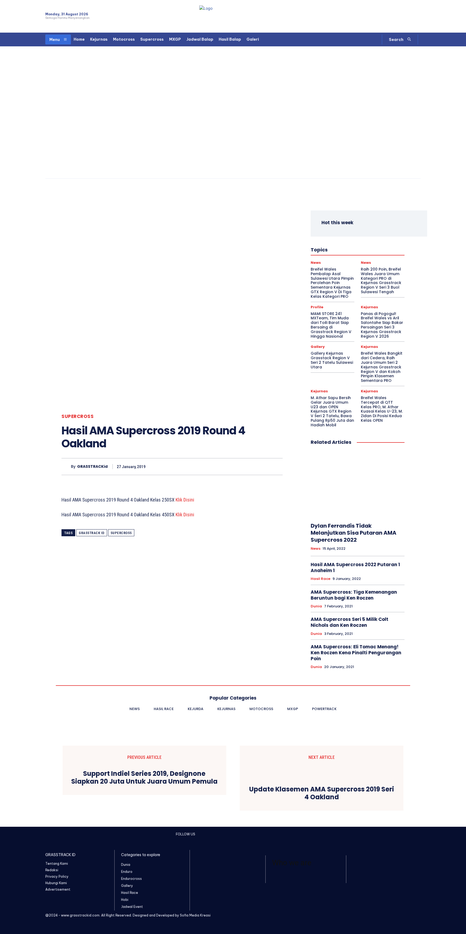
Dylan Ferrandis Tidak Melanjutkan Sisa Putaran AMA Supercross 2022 (353, 533)
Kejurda (333, 243)
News (342, 248)
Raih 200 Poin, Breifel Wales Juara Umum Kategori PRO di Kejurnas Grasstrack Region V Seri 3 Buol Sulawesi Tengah (381, 281)
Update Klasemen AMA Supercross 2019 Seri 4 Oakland (321, 793)
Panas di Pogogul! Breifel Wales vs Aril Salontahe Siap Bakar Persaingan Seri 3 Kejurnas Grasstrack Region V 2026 (382, 325)
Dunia (339, 233)
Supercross (77, 416)
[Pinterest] (251, 466)
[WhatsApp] (417, 16)
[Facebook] (388, 16)
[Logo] (233, 16)
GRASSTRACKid (92, 466)
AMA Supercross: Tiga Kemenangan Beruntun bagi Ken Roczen (354, 595)
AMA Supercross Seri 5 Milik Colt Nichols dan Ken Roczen (349, 622)
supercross (121, 533)
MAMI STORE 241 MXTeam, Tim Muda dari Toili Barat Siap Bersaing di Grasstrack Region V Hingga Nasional (331, 325)
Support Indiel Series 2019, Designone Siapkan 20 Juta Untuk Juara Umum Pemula (144, 778)
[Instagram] (398, 16)
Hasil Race (326, 238)
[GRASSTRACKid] (66, 466)
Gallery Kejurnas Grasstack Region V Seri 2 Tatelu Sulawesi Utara (332, 360)
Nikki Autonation (366, 248)
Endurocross (378, 233)
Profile (353, 253)
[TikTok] (408, 16)
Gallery (318, 346)
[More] (277, 466)
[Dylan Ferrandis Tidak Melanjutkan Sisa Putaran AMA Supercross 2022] (358, 484)
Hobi (345, 238)
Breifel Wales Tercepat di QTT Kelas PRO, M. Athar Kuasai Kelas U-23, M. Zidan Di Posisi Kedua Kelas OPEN (382, 409)
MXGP (326, 248)
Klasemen (373, 243)
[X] (239, 466)
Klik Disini (185, 500)
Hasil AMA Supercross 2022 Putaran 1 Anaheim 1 (355, 567)
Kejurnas (352, 243)
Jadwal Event (365, 238)
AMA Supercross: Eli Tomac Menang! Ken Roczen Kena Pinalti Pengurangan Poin (356, 653)
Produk (335, 253)
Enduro (356, 233)
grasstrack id (92, 533)
